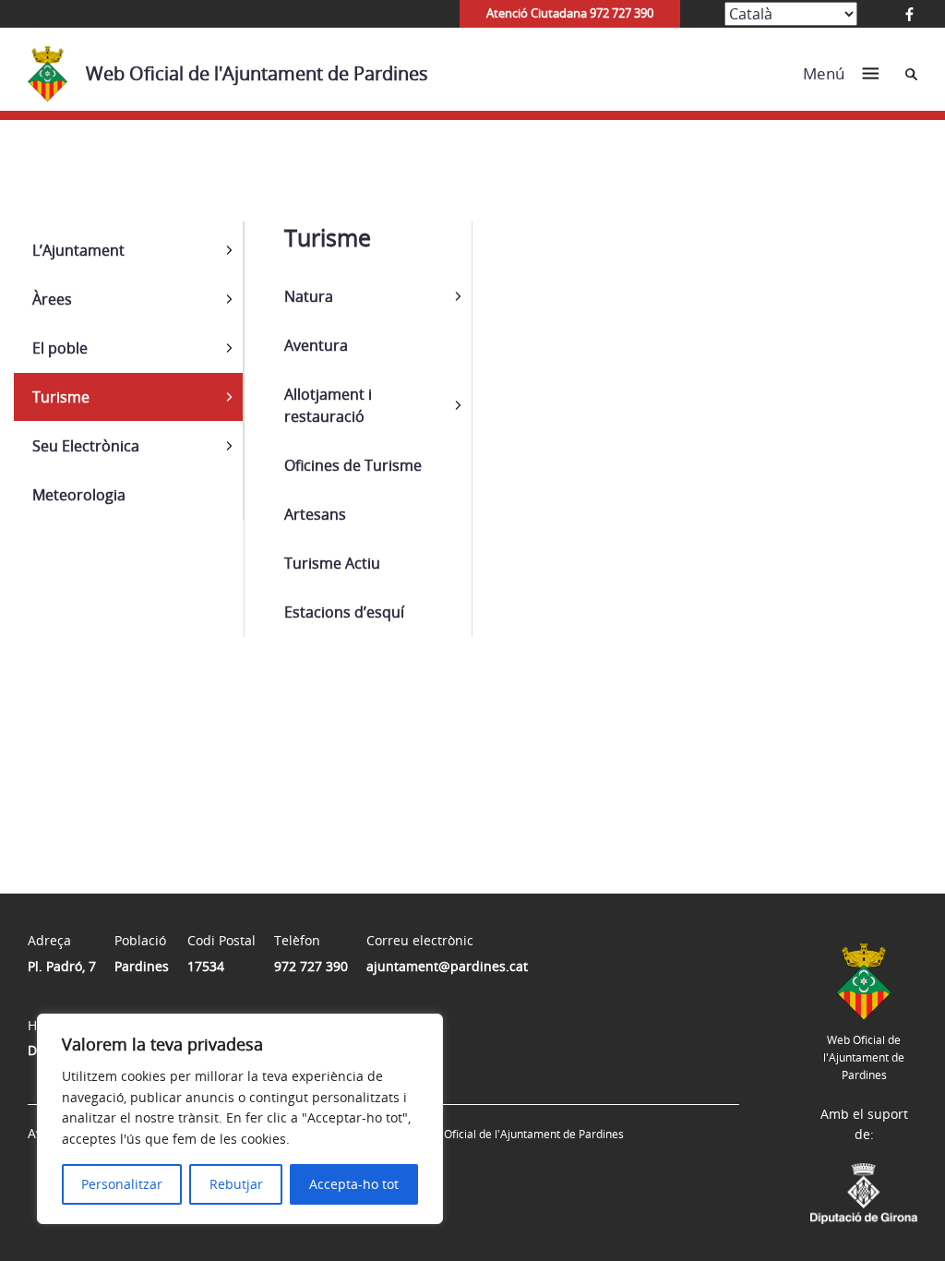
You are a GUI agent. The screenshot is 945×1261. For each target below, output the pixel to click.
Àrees (52, 299)
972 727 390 (311, 966)
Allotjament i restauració (328, 405)
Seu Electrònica (85, 446)
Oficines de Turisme (353, 465)
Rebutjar (236, 1184)
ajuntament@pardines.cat (447, 966)
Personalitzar (121, 1184)
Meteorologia (79, 495)
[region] (240, 1119)
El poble (60, 348)
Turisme (61, 397)
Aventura (316, 345)
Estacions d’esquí (344, 612)
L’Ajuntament (78, 250)
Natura (308, 296)
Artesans (315, 514)
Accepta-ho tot (354, 1184)
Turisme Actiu (332, 563)
